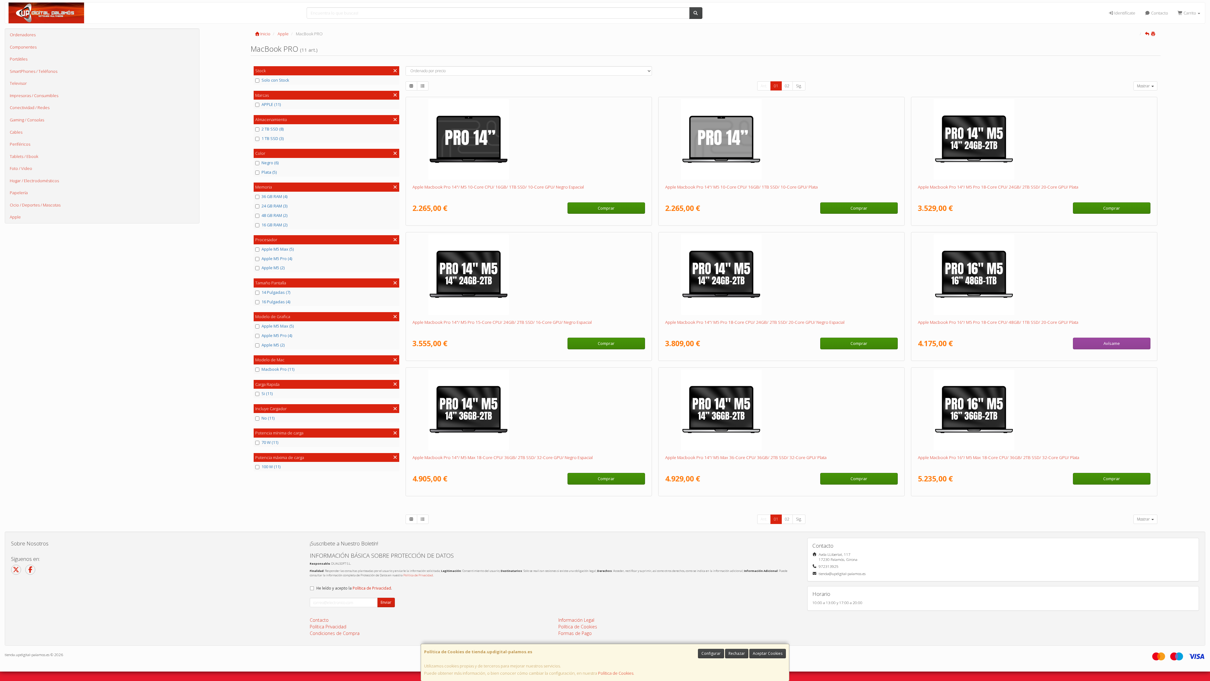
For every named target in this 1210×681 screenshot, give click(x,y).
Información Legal (576, 620)
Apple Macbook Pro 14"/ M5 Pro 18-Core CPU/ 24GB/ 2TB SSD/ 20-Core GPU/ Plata (998, 187)
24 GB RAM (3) (274, 206)
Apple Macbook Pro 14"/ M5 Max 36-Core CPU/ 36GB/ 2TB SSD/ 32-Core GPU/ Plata (746, 457)
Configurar (711, 653)
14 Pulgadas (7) (276, 292)
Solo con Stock (275, 80)
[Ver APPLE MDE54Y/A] (781, 139)
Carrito (1190, 13)
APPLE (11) (271, 104)
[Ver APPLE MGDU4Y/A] (528, 410)
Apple (15, 217)
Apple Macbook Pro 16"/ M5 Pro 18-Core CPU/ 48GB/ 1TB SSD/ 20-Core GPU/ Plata (998, 322)
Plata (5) (269, 172)
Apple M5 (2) (273, 268)
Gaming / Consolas (27, 120)
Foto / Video (21, 168)
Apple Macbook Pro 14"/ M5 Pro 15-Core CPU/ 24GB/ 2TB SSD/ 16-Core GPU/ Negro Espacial (502, 322)
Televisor (18, 83)
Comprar (606, 208)
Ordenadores (23, 35)
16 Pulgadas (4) (276, 302)
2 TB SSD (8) (273, 129)
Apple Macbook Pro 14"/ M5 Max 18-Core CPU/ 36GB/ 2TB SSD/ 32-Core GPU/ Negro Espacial (502, 457)
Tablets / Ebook (24, 156)
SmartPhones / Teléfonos (33, 71)
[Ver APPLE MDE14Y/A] (528, 139)
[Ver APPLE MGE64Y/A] (1034, 274)
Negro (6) (270, 163)
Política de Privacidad (418, 575)
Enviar (386, 602)
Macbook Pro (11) (278, 369)
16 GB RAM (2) (274, 225)
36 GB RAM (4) (274, 196)
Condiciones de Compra (335, 633)
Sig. (799, 86)
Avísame (1111, 343)
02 (787, 86)
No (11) (268, 418)
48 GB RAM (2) (274, 215)
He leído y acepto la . (354, 588)
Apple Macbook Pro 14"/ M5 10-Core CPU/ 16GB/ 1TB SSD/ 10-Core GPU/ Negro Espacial (498, 187)
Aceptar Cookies (767, 653)
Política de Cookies (615, 673)
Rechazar (737, 653)
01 (776, 86)
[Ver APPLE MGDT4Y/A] (781, 274)
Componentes (23, 47)
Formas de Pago (575, 633)
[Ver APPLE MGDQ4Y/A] (781, 410)
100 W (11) (271, 466)
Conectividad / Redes (29, 107)
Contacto (1159, 13)
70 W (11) (270, 442)
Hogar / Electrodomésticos (34, 180)
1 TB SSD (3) (273, 138)
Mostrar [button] (1144, 86)
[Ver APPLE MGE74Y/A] (1034, 410)
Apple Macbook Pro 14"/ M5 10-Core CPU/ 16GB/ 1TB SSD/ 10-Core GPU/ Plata (741, 187)
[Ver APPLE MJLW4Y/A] (528, 274)
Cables (16, 132)
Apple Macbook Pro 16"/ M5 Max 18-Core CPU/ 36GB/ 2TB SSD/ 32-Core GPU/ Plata (998, 457)
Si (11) (267, 393)
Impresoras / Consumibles (34, 95)
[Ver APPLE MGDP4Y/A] (1034, 139)
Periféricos (20, 144)
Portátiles (18, 59)
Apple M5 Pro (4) (277, 258)
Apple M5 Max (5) (278, 249)
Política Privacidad (328, 627)
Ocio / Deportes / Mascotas (35, 205)
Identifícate (1124, 13)
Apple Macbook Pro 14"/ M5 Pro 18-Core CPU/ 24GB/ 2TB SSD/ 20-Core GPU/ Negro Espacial (754, 322)
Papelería (19, 192)
